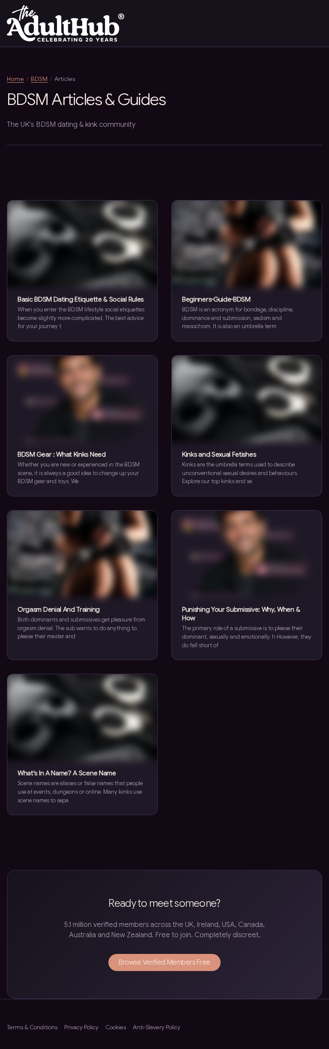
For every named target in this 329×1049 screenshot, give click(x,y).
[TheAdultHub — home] (65, 23)
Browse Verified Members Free (164, 962)
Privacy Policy (81, 1027)
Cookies (115, 1027)
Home (15, 79)
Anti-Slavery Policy (156, 1027)
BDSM (39, 79)
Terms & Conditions (32, 1027)
